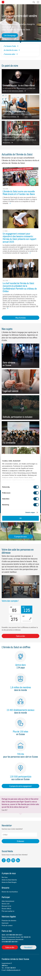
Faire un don (20, 636)
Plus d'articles (20, 318)
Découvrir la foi (6, 906)
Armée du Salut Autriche (9, 880)
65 (13, 609)
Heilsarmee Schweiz (3, 2)
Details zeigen (30, 512)
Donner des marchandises (10, 892)
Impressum (5, 923)
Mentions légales (9, 917)
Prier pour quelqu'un (8, 911)
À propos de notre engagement (20, 786)
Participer (6, 897)
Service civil (5, 904)
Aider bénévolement (8, 901)
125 (26, 609)
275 (14, 618)
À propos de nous (20, 536)
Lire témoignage (10, 35)
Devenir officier (6, 909)
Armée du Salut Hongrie (9, 882)
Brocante (5, 888)
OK (20, 518)
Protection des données (9, 920)
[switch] (36, 492)
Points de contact (7, 925)
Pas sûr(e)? (28, 947)
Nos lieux (5, 877)
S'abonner (20, 841)
